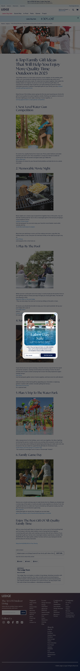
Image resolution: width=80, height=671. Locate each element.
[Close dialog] (55, 314)
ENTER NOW (48, 355)
